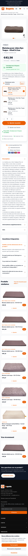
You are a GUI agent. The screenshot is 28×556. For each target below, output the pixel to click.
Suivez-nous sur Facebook (8, 498)
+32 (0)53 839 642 (5, 495)
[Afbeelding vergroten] (24, 37)
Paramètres (14, 552)
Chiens (6, 12)
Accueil (3, 12)
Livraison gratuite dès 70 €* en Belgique (14, 1)
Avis (3, 229)
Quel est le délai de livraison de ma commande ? (12, 272)
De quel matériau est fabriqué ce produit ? (11, 256)
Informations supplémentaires (11, 224)
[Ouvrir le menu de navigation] (16, 8)
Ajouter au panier (15, 123)
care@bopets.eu (15, 495)
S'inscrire (14, 512)
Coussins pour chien (13, 12)
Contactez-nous (8, 475)
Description (6, 159)
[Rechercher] (24, 8)
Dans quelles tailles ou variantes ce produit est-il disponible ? (12, 266)
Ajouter (15, 308)
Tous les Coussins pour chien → (20, 282)
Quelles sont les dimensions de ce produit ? (12, 245)
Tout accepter (14, 545)
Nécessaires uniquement (14, 549)
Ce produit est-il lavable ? (9, 261)
